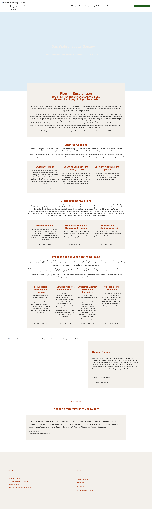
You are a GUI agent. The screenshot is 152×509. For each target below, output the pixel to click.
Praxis (109, 6)
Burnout (84, 263)
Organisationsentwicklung (68, 6)
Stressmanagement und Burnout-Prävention (87, 289)
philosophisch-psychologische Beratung (108, 106)
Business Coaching (51, 6)
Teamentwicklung (115, 123)
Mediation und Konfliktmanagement (107, 226)
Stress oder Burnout (54, 125)
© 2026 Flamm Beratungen (85, 490)
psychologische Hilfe (115, 125)
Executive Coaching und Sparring (107, 168)
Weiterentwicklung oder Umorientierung (72, 123)
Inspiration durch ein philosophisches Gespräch (90, 125)
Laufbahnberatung (44, 167)
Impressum (80, 483)
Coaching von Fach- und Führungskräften (76, 168)
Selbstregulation (61, 277)
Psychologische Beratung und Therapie (41, 289)
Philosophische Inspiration (111, 288)
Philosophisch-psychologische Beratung (91, 6)
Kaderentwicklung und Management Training (76, 226)
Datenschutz (81, 486)
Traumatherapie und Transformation (64, 288)
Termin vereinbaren (83, 479)
